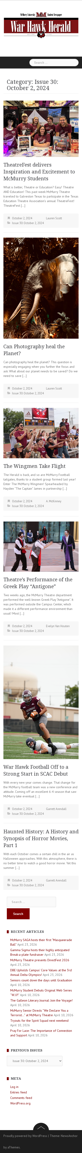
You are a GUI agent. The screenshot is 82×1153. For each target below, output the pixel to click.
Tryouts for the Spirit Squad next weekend (39, 1020)
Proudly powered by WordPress (25, 1136)
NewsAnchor (69, 1136)
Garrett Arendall (56, 809)
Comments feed (21, 1098)
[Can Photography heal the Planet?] (41, 288)
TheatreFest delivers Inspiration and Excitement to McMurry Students (39, 171)
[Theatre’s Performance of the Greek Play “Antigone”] (41, 546)
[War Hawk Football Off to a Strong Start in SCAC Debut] (41, 702)
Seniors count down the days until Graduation (41, 980)
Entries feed (18, 1092)
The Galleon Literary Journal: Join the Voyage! (41, 1000)
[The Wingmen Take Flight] (41, 433)
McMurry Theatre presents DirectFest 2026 (39, 960)
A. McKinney (53, 501)
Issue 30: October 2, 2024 (28, 223)
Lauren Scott (54, 218)
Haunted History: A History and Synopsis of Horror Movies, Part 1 (41, 838)
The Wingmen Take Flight (34, 466)
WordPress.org (20, 1103)
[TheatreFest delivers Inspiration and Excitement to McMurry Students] (41, 128)
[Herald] (41, 25)
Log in (14, 1087)
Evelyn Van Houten (58, 626)
